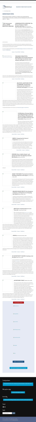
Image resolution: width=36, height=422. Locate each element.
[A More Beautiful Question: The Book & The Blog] (18, 356)
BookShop (22, 78)
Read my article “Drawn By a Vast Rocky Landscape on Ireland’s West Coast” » (18, 384)
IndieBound (27, 150)
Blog (14, 418)
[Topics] (18, 324)
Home (3, 418)
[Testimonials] (18, 308)
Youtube (13, 2)
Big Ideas (12, 418)
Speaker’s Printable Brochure (18, 361)
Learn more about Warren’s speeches (18, 392)
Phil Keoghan (17, 260)
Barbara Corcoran (27, 212)
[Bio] (18, 348)
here (5, 19)
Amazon (13, 78)
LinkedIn (11, 2)
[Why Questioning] (18, 332)
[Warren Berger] (18, 8)
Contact (16, 418)
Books (9, 418)
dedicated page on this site (21, 48)
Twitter (7, 2)
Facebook (5, 2)
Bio (4, 418)
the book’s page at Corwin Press (23, 107)
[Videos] (18, 316)
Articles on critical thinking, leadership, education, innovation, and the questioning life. (18, 399)
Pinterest (9, 2)
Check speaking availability (18, 302)
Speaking (7, 418)
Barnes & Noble (17, 78)
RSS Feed (3, 2)
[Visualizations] (18, 340)
